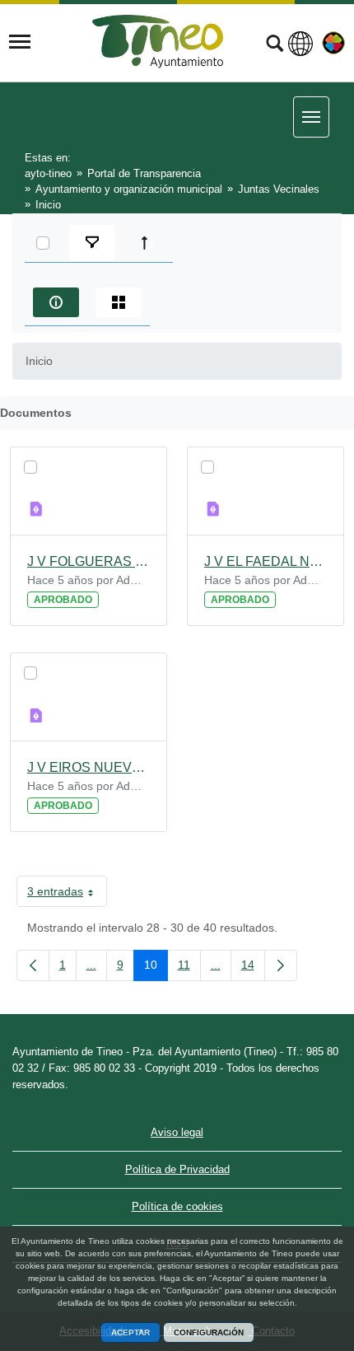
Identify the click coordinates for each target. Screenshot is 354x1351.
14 (253, 968)
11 (189, 968)
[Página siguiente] (280, 965)
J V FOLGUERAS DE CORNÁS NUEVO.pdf (88, 561)
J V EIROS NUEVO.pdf (88, 767)
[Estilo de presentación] (118, 302)
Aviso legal (177, 1132)
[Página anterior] (32, 965)
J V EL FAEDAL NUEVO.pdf (265, 561)
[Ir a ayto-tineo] (158, 41)
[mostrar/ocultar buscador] (274, 45)
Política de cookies (177, 1206)
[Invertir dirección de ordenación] (148, 243)
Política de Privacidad (177, 1169)
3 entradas (67, 895)
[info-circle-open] (56, 302)
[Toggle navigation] (20, 42)
